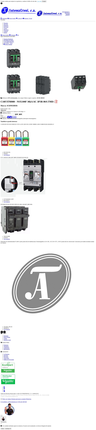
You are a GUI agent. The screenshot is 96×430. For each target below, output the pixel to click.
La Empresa (6, 354)
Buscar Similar (8, 44)
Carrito (20, 18)
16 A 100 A (6, 43)
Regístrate (4, 18)
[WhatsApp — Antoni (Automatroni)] (9, 415)
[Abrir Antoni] (3, 419)
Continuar (7, 428)
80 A (11, 43)
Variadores (6, 346)
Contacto (6, 31)
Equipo (5, 32)
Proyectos (6, 27)
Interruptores (7, 349)
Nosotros (6, 23)
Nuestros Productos (8, 39)
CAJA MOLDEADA (9, 41)
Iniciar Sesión (12, 18)
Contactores (6, 347)
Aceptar (44, 1)
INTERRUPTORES (9, 40)
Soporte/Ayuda (7, 340)
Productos (6, 25)
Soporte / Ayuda (28, 18)
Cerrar (2, 428)
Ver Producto (7, 155)
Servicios (6, 24)
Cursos (5, 28)
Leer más (39, 1)
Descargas (6, 30)
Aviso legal (6, 358)
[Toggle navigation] (1, 17)
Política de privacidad (9, 359)
